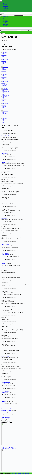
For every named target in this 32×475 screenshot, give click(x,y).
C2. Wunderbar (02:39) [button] (6, 286)
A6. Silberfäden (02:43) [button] (7, 174)
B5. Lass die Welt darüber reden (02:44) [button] (10, 239)
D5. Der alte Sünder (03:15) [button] (8, 385)
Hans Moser (4, 400)
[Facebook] (2, 422)
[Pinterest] (6, 422)
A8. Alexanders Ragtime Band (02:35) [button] (10, 191)
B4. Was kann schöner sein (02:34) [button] (9, 230)
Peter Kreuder (5, 254)
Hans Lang (4, 383)
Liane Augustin (5, 244)
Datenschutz (21, 473)
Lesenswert (5, 24)
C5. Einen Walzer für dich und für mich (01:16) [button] (12, 312)
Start (4, 18)
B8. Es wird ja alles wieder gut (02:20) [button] (10, 265)
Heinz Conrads (5, 356)
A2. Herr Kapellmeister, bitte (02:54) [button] (10, 139)
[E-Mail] (11, 422)
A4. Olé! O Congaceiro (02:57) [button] (8, 156)
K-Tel (12, 125)
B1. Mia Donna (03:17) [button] (7, 203)
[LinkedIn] (8, 422)
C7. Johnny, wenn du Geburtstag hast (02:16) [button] (12, 329)
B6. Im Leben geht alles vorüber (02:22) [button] (10, 247)
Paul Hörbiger (5, 391)
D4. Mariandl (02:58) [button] (6, 377)
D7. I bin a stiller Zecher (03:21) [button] (9, 403)
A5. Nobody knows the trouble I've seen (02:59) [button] (12, 165)
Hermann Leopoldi (6, 408)
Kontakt (27, 473)
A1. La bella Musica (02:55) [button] (8, 130)
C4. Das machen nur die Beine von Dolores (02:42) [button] (13, 303)
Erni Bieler (4, 218)
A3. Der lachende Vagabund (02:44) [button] (10, 148)
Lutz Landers (4, 153)
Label (4, 22)
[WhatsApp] (9, 422)
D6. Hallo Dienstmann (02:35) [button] (8, 394)
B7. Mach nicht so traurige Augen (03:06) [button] (11, 256)
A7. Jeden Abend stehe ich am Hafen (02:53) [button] (12, 183)
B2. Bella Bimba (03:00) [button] (7, 212)
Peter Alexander (5, 136)
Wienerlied (5, 21)
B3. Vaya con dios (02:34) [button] (7, 221)
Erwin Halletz (4, 162)
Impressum (14, 473)
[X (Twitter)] (4, 422)
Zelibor (3, 263)
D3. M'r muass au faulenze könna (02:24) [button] (11, 368)
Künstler (5, 20)
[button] (5, 49)
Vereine (5, 25)
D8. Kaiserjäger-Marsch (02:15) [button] (9, 412)
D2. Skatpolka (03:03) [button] (6, 359)
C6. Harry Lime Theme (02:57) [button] (8, 321)
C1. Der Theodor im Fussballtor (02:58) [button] (10, 277)
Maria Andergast (5, 382)
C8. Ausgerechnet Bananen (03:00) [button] (9, 338)
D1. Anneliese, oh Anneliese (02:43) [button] (10, 350)
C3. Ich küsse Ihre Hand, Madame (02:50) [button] (11, 294)
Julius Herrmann (5, 417)
